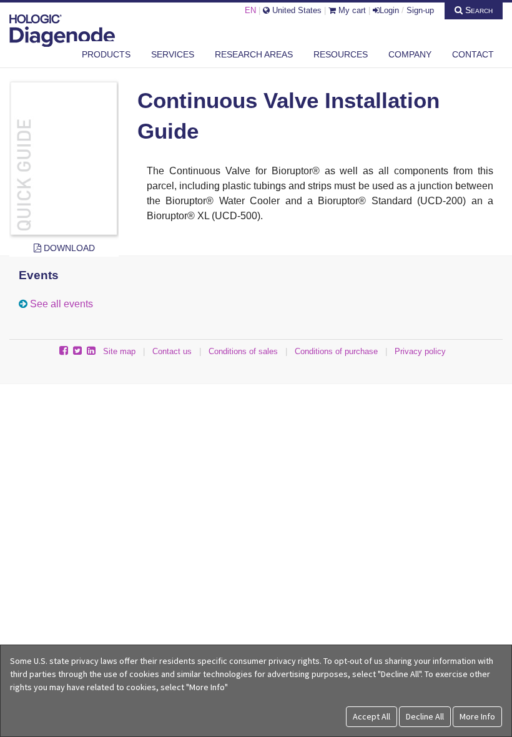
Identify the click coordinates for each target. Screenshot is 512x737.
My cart (351, 10)
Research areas (254, 54)
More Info (477, 716)
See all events (61, 304)
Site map (119, 351)
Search (478, 10)
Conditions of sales (243, 351)
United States (296, 10)
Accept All (371, 716)
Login (389, 10)
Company (409, 54)
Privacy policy (420, 351)
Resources (340, 54)
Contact (473, 54)
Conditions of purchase (336, 351)
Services (172, 54)
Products (106, 54)
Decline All (425, 716)
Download (68, 248)
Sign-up (420, 10)
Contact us (172, 351)
